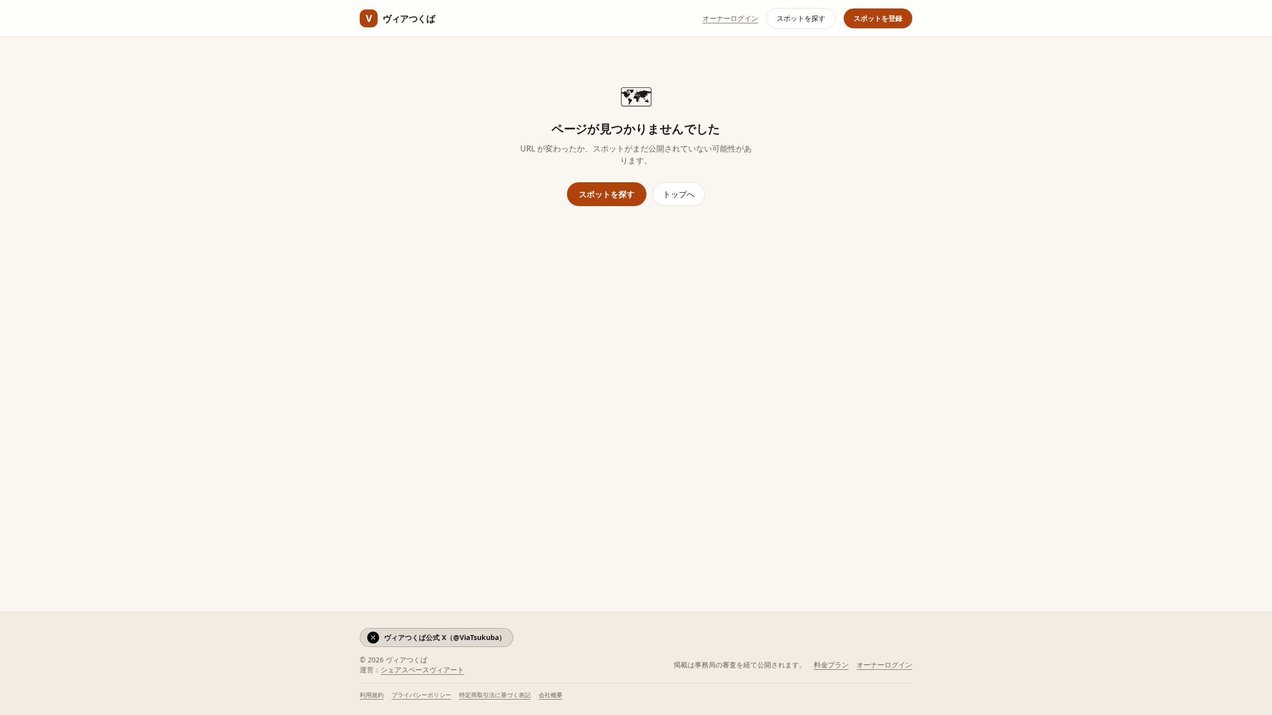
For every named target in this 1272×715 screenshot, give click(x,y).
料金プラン (831, 664)
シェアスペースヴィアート (422, 669)
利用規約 (372, 695)
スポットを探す (801, 18)
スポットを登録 (878, 18)
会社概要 (550, 695)
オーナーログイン (730, 18)
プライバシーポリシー (421, 695)
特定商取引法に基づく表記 (495, 695)
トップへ (679, 194)
